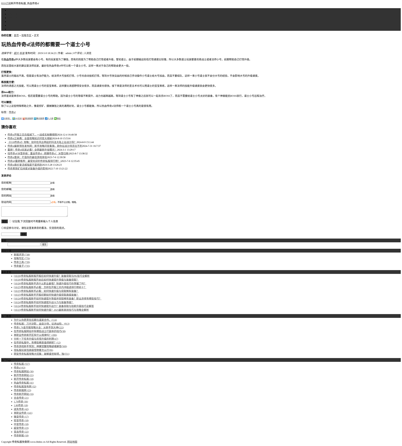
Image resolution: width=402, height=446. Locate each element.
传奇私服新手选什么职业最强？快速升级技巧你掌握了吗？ (50, 283)
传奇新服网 (22, 390)
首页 (10, 10)
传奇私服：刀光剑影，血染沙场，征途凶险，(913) (41, 323)
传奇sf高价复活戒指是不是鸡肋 (25, 164)
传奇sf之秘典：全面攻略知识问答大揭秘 (30, 138)
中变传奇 (21, 424)
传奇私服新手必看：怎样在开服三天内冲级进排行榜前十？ (50, 287)
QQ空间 (18, 118)
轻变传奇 (21, 420)
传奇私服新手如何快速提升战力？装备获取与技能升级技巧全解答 (54, 306)
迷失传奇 (21, 409)
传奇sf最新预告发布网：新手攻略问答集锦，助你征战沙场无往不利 (45, 146)
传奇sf (12, 112)
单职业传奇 (23, 413)
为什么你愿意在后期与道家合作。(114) (35, 320)
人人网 (50, 118)
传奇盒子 (13, 25)
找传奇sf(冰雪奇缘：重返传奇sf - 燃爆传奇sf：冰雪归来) (38, 153)
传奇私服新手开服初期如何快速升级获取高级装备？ (46, 295)
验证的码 (6, 202)
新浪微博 (29, 118)
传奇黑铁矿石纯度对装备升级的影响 (28, 168)
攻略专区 (13, 17)
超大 (16, 53)
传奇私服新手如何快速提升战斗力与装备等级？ (44, 302)
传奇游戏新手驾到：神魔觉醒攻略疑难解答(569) (40, 346)
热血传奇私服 (24, 382)
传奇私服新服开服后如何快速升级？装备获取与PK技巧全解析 (52, 276)
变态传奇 (21, 431)
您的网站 (6, 195)
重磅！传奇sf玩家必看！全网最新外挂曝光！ (32, 149)
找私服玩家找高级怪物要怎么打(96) (33, 350)
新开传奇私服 (24, 379)
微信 (59, 118)
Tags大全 (12, 29)
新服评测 (13, 14)
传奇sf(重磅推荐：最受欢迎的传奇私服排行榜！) (34, 161)
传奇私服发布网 (25, 386)
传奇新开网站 (24, 394)
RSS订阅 (6, 3)
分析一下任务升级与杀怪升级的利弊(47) (36, 338)
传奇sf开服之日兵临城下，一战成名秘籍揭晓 (32, 134)
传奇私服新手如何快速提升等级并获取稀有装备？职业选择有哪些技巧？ (57, 298)
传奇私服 (22, 364)
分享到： (7, 118)
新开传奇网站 (24, 375)
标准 (21, 53)
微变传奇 (21, 416)
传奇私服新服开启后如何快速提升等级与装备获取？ (46, 279)
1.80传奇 (21, 405)
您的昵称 (6, 182)
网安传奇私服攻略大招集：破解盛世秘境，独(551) (41, 354)
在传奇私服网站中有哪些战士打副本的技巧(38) (40, 331)
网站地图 (72, 442)
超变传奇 (21, 428)
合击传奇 (21, 398)
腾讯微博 (40, 118)
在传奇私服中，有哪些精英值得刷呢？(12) (37, 342)
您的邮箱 (6, 189)
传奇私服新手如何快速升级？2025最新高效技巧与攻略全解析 (51, 310)
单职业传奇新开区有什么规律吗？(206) (35, 335)
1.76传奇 (21, 401)
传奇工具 (13, 21)
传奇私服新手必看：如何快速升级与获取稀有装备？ (46, 291)
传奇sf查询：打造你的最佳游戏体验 (27, 157)
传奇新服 (21, 435)
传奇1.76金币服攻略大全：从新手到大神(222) (39, 327)
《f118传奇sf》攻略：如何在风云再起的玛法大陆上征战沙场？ (42, 142)
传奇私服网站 (24, 371)
